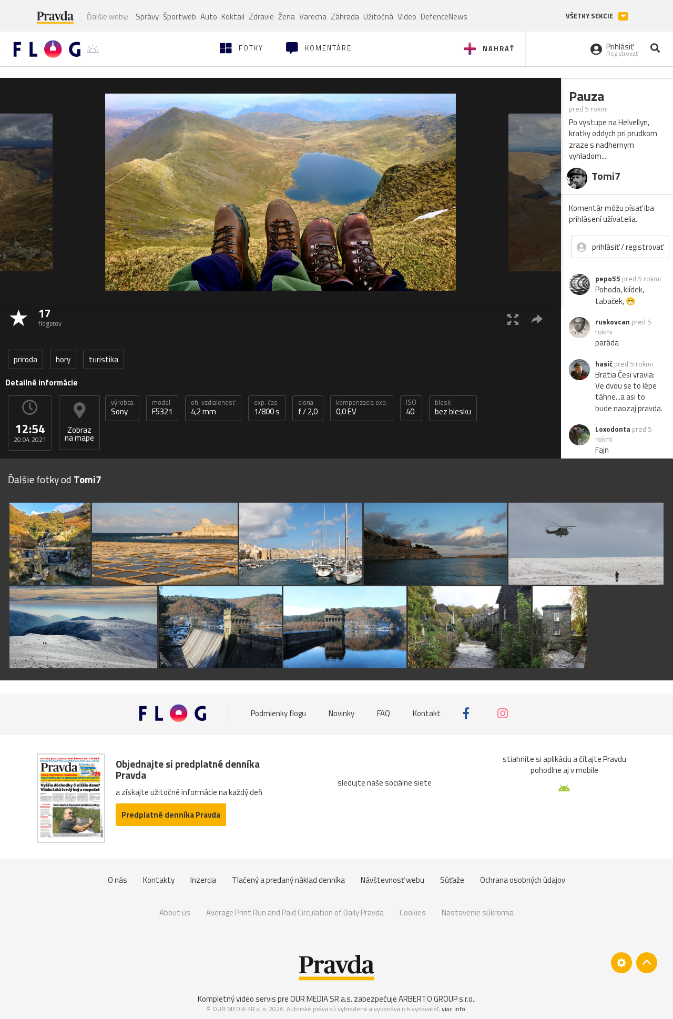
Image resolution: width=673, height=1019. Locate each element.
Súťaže (452, 879)
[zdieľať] (537, 318)
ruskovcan (612, 322)
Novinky (341, 713)
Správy (147, 17)
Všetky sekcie (590, 16)
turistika (103, 359)
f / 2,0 (308, 407)
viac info (453, 1009)
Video (406, 17)
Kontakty (159, 879)
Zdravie (261, 17)
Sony (122, 407)
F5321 (162, 407)
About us (174, 912)
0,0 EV (362, 407)
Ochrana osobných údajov (522, 879)
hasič (604, 364)
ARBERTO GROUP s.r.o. (436, 999)
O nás (117, 879)
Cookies (413, 912)
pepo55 (607, 278)
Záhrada (345, 17)
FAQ (383, 713)
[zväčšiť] (512, 318)
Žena (286, 17)
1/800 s (267, 407)
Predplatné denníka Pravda (170, 815)
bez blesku (453, 407)
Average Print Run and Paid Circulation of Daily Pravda (295, 912)
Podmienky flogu (278, 713)
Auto (208, 17)
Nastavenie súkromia (478, 912)
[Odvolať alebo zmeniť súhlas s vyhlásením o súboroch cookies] (621, 962)
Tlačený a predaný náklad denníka (288, 879)
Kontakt (427, 713)
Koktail (232, 17)
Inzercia (203, 879)
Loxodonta (612, 429)
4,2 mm (213, 407)
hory (63, 359)
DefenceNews (444, 17)
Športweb (179, 17)
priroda (25, 359)
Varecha (313, 17)
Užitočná (378, 17)
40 (411, 407)
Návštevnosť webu (392, 879)
